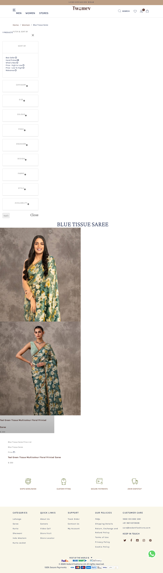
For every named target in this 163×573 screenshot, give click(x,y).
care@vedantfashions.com (136, 528)
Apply (6, 215)
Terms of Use (101, 537)
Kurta (15, 528)
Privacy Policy (102, 542)
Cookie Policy (102, 547)
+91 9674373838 (131, 523)
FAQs (97, 519)
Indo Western (19, 538)
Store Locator (47, 538)
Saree (15, 524)
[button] (19, 13)
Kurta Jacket (19, 543)
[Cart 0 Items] (147, 11)
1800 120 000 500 (132, 519)
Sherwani (17, 533)
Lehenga (17, 519)
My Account (74, 528)
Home (16, 25)
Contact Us (73, 524)
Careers (44, 524)
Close (34, 215)
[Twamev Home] (81, 8)
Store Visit (46, 533)
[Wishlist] (50, 232)
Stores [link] (43, 13)
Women (26, 25)
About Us (45, 519)
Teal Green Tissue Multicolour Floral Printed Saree (34, 457)
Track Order (74, 519)
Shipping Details (104, 524)
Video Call (45, 528)
